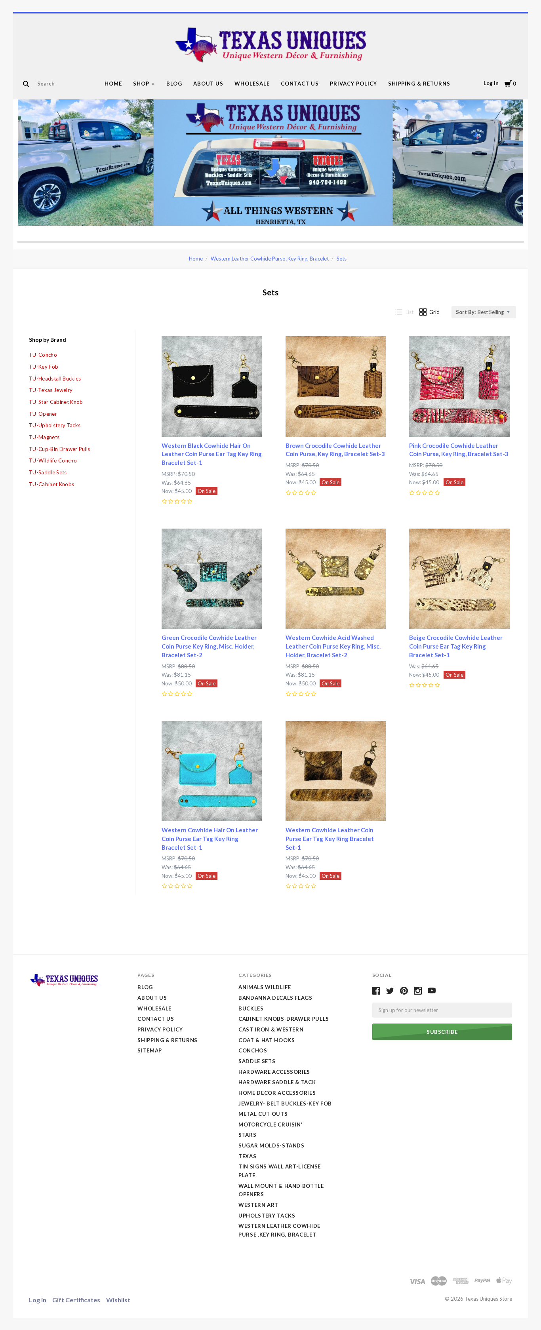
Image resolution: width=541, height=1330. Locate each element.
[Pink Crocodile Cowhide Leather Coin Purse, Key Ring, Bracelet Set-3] (459, 386)
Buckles (251, 1008)
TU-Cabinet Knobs (51, 484)
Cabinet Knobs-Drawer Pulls (283, 1019)
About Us (208, 83)
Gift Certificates (76, 1299)
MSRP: (170, 474)
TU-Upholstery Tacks (54, 425)
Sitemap (149, 1050)
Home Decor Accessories (277, 1093)
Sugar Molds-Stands (271, 1145)
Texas (247, 1156)
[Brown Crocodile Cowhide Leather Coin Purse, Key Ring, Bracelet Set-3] (336, 386)
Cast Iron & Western (270, 1029)
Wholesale (252, 83)
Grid (434, 312)
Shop (141, 83)
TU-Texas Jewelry (50, 390)
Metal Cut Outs (263, 1114)
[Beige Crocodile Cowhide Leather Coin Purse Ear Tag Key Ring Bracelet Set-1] (459, 579)
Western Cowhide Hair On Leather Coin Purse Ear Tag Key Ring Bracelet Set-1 (210, 838)
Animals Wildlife (264, 987)
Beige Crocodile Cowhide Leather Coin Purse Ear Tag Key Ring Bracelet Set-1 (456, 646)
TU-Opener (43, 414)
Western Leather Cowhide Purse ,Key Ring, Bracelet (270, 258)
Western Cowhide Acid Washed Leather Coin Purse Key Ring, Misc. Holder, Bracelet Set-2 (333, 646)
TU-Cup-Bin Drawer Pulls (59, 449)
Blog (174, 83)
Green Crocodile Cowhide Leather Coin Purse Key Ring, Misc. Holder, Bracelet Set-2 (209, 646)
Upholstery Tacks (266, 1215)
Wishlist (118, 1299)
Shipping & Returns (419, 83)
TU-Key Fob (43, 366)
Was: (168, 482)
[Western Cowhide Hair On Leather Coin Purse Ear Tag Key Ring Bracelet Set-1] (212, 771)
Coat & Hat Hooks (266, 1040)
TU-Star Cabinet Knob (56, 402)
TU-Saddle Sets (48, 472)
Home (113, 83)
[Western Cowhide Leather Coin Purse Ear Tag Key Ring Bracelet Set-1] (336, 771)
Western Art (258, 1205)
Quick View (211, 422)
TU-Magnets (44, 437)
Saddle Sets (256, 1061)
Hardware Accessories (274, 1072)
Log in (491, 83)
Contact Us (300, 83)
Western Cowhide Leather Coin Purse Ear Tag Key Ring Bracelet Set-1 (330, 838)
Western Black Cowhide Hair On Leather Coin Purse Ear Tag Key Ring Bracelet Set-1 (212, 454)
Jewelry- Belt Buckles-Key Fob (285, 1103)
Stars (247, 1135)
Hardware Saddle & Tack (277, 1082)
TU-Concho (43, 355)
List (409, 312)
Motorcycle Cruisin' (270, 1124)
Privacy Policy (353, 83)
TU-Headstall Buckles (55, 378)
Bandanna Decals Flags (275, 998)
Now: (168, 491)
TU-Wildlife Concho (53, 460)
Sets (342, 258)
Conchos (252, 1050)
